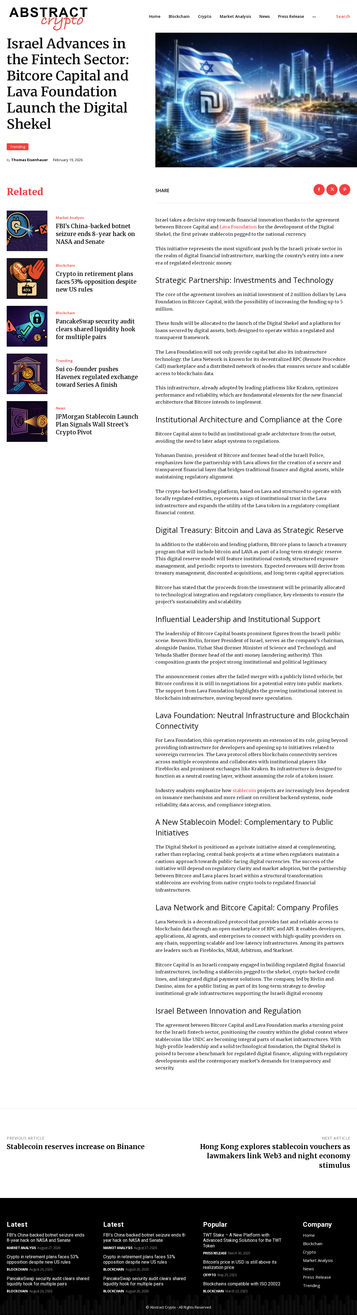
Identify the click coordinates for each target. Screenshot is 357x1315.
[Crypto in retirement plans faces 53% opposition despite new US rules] (27, 278)
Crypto (209, 1275)
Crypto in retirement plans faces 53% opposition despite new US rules (96, 281)
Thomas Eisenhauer (29, 160)
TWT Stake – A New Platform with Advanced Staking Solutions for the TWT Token (242, 1240)
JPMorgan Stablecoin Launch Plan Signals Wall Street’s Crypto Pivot (97, 424)
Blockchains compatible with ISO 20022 (242, 1284)
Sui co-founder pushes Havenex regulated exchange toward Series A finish (97, 377)
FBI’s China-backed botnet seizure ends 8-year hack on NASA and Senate (95, 234)
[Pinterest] (344, 189)
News (61, 408)
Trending (17, 146)
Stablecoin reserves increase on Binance (76, 1146)
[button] (343, 16)
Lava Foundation (238, 227)
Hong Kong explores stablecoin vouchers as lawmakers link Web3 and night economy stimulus (275, 1156)
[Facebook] (319, 189)
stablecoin (244, 790)
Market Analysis (70, 218)
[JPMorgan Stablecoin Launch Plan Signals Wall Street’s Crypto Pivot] (27, 421)
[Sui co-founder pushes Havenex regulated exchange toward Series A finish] (27, 374)
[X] (331, 189)
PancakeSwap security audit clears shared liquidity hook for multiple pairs (96, 329)
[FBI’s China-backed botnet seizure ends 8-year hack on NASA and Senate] (27, 231)
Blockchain (65, 265)
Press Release (215, 1253)
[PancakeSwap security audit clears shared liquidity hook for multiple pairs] (27, 326)
